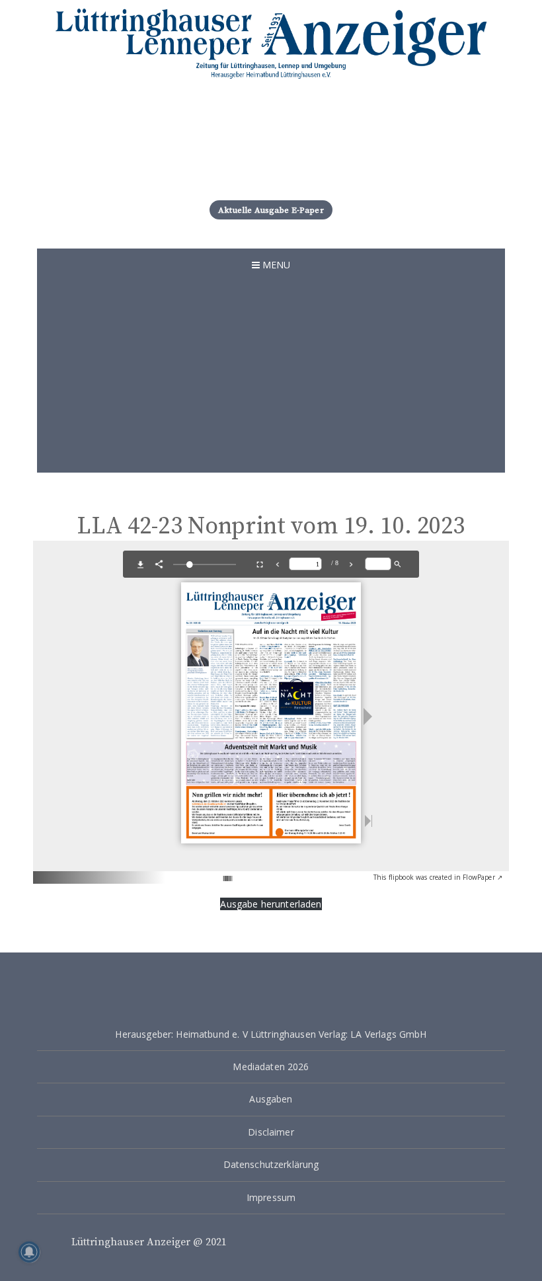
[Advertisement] (271, 380)
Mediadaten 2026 (271, 1066)
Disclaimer (271, 1132)
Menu (275, 264)
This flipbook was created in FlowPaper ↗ (437, 877)
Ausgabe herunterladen (270, 904)
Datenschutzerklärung (271, 1164)
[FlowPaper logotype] (207, 873)
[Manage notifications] (29, 1251)
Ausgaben (270, 1099)
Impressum (271, 1197)
